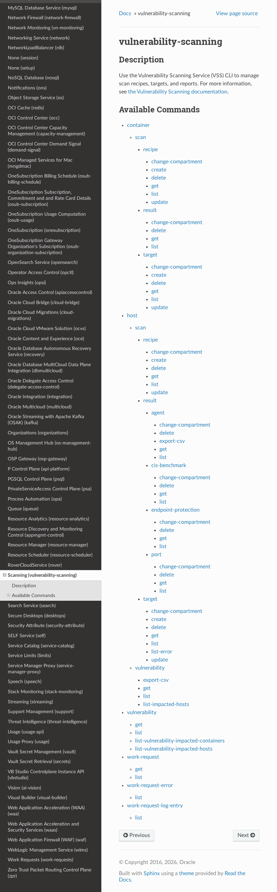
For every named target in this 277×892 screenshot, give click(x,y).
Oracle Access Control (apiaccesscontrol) (50, 292)
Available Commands (33, 595)
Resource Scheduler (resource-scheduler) (50, 555)
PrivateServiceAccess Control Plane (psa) (50, 488)
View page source (237, 13)
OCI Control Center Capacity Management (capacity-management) (46, 130)
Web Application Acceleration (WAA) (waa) (46, 810)
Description (24, 585)
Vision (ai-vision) (24, 787)
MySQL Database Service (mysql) (42, 7)
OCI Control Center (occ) (33, 117)
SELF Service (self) (27, 635)
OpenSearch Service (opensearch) (43, 262)
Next (243, 835)
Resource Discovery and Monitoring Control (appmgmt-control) (45, 532)
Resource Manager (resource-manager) (48, 544)
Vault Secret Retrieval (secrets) (39, 761)
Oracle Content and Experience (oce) (46, 338)
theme (186, 873)
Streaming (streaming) (30, 701)
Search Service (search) (32, 605)
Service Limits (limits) (29, 655)
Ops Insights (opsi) (27, 282)
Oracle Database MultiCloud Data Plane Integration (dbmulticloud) (49, 367)
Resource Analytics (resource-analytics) (48, 518)
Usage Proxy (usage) (28, 741)
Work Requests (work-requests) (40, 859)
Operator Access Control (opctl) (41, 272)
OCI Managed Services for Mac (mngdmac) (40, 163)
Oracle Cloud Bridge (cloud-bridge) (43, 302)
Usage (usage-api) (26, 731)
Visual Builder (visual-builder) (37, 797)
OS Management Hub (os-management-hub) (49, 446)
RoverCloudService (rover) (35, 565)
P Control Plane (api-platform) (39, 468)
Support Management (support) (41, 711)
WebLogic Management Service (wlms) (48, 850)
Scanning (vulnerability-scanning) (42, 575)
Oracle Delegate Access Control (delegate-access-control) (40, 383)
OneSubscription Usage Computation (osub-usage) (47, 217)
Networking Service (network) (39, 37)
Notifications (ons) (27, 87)
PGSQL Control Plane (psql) (36, 479)
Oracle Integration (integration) (40, 396)
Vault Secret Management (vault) (42, 751)
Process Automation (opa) (35, 499)
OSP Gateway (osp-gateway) (37, 458)
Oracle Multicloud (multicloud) (40, 406)
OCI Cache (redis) (26, 107)
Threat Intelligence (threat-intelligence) (47, 721)
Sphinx (152, 873)
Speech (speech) (25, 681)
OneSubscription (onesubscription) (44, 230)
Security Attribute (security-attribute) (46, 625)
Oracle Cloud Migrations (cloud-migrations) (41, 315)
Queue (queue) (23, 508)
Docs (125, 13)
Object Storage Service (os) (36, 97)
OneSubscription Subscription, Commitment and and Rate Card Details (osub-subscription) (49, 198)
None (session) (23, 57)
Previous (139, 835)
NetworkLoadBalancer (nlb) (36, 47)
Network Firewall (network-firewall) (44, 17)
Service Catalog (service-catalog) (41, 645)
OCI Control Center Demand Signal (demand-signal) (44, 147)
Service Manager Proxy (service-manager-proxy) (41, 668)
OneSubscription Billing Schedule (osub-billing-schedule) (49, 179)
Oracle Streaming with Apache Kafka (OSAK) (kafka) (46, 419)
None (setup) (21, 68)
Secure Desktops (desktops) (37, 615)
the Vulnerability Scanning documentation (177, 91)
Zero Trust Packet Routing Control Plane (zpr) (49, 873)
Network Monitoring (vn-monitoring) (46, 27)
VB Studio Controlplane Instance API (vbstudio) (46, 774)
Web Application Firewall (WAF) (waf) (47, 839)
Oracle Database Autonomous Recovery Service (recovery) (49, 351)
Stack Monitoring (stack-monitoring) (45, 691)
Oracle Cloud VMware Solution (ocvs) (47, 328)
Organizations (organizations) (38, 432)
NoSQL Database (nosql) (33, 77)
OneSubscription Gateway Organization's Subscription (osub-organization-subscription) (44, 246)
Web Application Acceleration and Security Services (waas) (43, 827)
